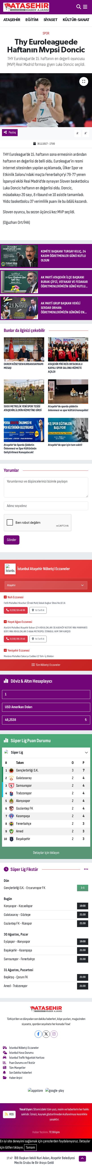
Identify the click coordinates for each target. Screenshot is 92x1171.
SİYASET (51, 20)
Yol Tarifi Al (39, 610)
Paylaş (12, 132)
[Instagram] (54, 1034)
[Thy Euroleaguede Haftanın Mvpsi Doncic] (46, 100)
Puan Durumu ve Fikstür (22, 1063)
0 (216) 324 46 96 (17, 610)
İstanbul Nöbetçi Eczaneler (24, 1048)
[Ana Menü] (85, 7)
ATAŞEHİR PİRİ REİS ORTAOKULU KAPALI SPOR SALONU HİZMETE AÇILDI (65, 368)
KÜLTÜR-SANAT (76, 20)
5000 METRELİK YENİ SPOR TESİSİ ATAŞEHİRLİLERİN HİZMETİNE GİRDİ (23, 408)
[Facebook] (38, 1034)
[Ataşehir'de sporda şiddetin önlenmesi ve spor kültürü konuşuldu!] (68, 391)
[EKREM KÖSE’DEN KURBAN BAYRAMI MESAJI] (24, 349)
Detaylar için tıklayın (46, 852)
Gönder (11, 540)
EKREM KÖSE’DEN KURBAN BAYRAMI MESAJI (23, 366)
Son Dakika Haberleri (20, 1073)
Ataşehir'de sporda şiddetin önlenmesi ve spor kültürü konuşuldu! (68, 408)
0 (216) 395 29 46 (17, 639)
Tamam (30, 1147)
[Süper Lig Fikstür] (86, 869)
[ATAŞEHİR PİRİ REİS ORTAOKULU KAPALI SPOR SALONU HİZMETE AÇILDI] (68, 349)
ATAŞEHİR (11, 20)
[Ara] (78, 7)
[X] (46, 1034)
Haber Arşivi (15, 1078)
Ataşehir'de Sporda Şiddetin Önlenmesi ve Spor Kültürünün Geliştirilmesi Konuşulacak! (20, 448)
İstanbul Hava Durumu (21, 1053)
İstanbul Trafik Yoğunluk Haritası (26, 1058)
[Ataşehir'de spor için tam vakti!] (68, 429)
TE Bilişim (54, 1132)
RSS (11, 1114)
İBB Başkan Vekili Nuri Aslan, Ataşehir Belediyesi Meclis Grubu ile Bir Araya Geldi (44, 1160)
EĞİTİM (31, 20)
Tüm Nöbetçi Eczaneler (48, 665)
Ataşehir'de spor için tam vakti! (65, 445)
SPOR (46, 33)
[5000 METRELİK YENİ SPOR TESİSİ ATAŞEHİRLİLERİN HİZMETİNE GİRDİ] (24, 391)
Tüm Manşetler (17, 1068)
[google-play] (54, 1091)
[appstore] (36, 1091)
